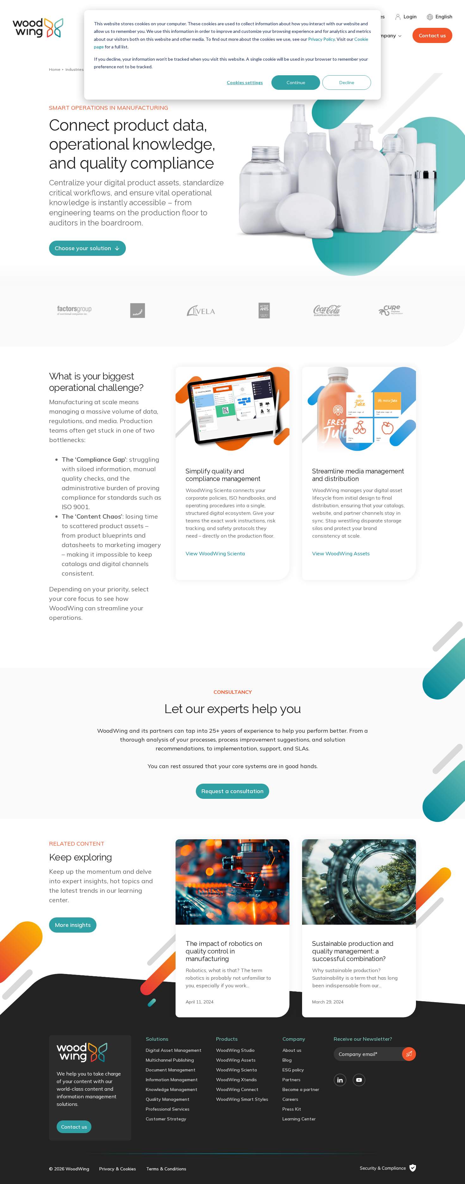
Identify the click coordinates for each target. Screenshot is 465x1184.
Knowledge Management (171, 1089)
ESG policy (293, 1070)
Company (293, 1039)
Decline (346, 82)
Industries (74, 69)
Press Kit (291, 1109)
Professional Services (167, 1109)
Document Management (170, 1070)
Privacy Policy (321, 39)
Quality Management (167, 1099)
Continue (296, 82)
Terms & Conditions (166, 1169)
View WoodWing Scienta (215, 553)
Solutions (157, 1039)
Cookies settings (245, 82)
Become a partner (300, 1089)
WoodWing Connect (237, 1089)
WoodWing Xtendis (236, 1079)
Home (54, 69)
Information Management (172, 1079)
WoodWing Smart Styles (242, 1099)
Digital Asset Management (174, 1050)
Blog (287, 1060)
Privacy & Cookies (117, 1169)
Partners (291, 1079)
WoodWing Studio (235, 1050)
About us (291, 1050)
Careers (290, 1099)
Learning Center (299, 1119)
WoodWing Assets (236, 1060)
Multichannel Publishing (170, 1060)
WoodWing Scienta (236, 1070)
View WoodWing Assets (341, 553)
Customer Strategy (166, 1119)
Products (227, 1039)
